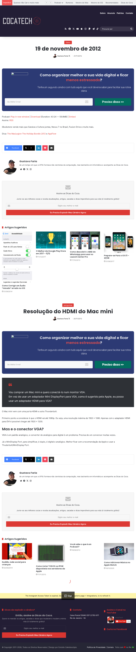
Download (35, 116)
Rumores (69, 3)
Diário (68, 42)
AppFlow (52, 133)
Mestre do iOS (97, 3)
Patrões (120, 13)
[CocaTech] (22, 21)
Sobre (102, 13)
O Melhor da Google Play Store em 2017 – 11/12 (51, 252)
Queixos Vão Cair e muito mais (26, 3)
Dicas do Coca (127, 3)
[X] (27, 169)
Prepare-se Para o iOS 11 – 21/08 (116, 256)
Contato (129, 13)
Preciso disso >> (113, 101)
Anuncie (111, 13)
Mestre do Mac (82, 3)
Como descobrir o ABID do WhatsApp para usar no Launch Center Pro (83, 254)
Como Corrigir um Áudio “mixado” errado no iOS (14, 287)
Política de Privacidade (96, 647)
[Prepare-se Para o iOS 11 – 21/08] (119, 242)
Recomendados (112, 3)
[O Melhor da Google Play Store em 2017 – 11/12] (51, 240)
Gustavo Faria (62, 56)
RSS (11, 120)
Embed (72, 116)
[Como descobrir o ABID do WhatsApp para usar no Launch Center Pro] (85, 240)
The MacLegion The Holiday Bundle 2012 (26, 133)
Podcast (57, 3)
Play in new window (20, 116)
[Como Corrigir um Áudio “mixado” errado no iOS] (17, 257)
